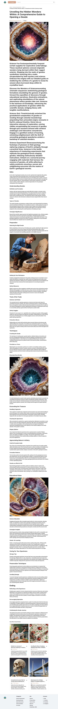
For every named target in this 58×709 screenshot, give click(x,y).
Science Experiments (17, 7)
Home (11, 7)
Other (23, 7)
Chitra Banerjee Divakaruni (16, 20)
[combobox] (35, 2)
